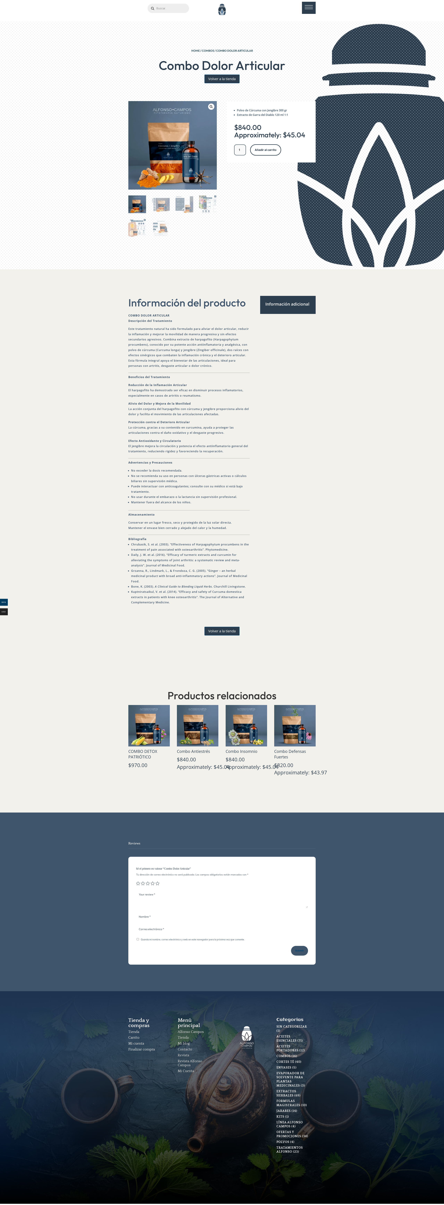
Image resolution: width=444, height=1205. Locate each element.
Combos (208, 50)
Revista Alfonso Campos (190, 1063)
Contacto (185, 1049)
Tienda (133, 1032)
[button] (211, 107)
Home (195, 50)
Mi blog (184, 1043)
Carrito (133, 1038)
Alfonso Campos (191, 1032)
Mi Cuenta (186, 1071)
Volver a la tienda (222, 78)
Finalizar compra (141, 1049)
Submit (299, 950)
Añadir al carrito (265, 150)
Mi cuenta (136, 1043)
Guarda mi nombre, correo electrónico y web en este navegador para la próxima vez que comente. (193, 939)
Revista (183, 1055)
